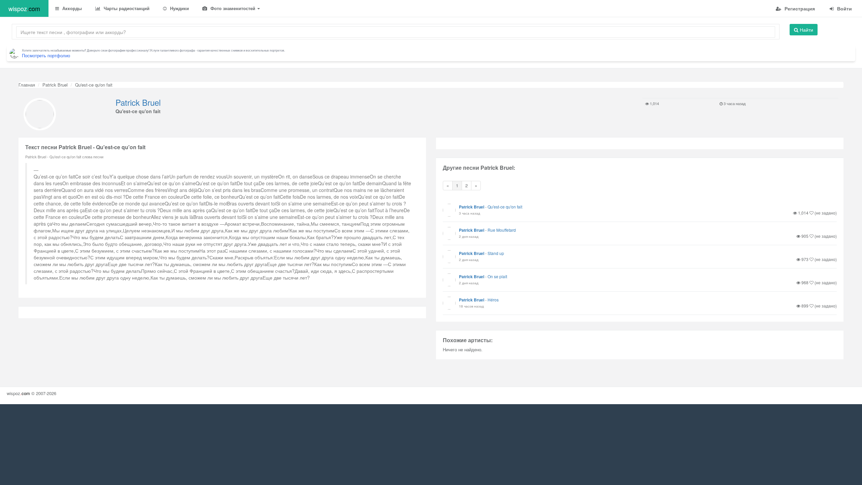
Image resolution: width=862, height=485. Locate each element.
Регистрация (799, 8)
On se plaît (497, 276)
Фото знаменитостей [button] (233, 8)
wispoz (24, 8)
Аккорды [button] (71, 8)
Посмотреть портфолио (46, 55)
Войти (844, 8)
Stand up (496, 253)
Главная (27, 85)
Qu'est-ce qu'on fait (505, 206)
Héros (493, 299)
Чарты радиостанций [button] (126, 8)
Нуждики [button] (179, 8)
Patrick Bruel (55, 85)
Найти (805, 29)
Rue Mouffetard (502, 230)
